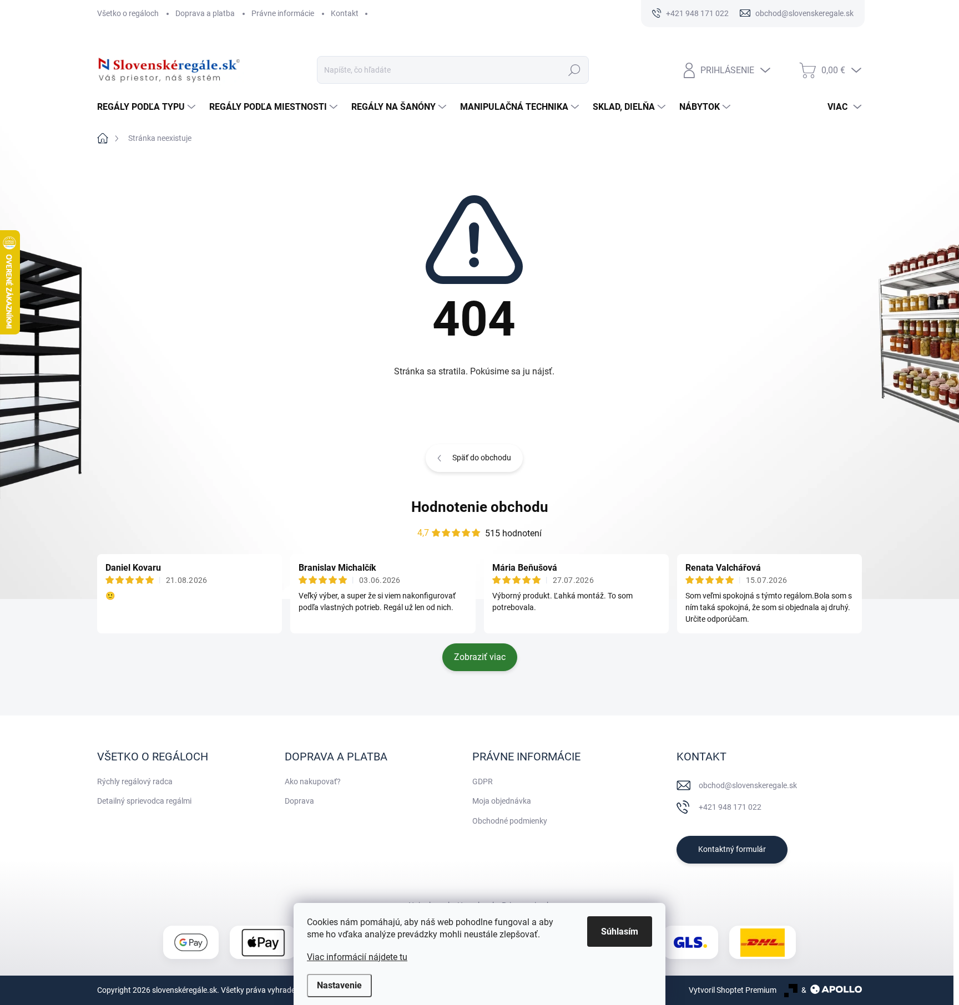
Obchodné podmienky (509, 820)
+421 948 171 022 (730, 807)
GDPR (482, 781)
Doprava (299, 800)
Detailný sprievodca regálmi (144, 800)
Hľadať (574, 69)
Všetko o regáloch (128, 13)
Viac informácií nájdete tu (357, 957)
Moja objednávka (501, 800)
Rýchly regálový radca (135, 781)
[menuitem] (147, 107)
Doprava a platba (205, 13)
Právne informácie (282, 13)
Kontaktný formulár (732, 849)
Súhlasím (619, 931)
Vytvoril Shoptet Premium (732, 990)
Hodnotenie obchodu (479, 507)
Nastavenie (339, 985)
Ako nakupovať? (313, 781)
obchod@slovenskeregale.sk (748, 785)
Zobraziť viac (480, 657)
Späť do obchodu (481, 457)
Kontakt (345, 13)
